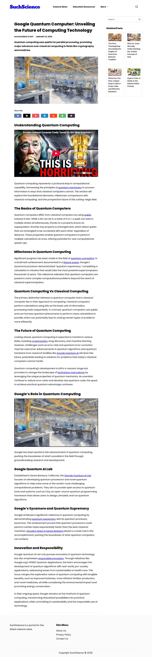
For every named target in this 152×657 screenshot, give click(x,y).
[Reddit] (53, 116)
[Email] (71, 116)
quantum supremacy (44, 519)
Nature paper (71, 262)
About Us (61, 630)
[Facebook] (17, 116)
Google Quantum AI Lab (77, 475)
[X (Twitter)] (26, 116)
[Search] (136, 6)
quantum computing (82, 258)
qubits (87, 214)
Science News (60, 6)
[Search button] (139, 19)
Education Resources (84, 6)
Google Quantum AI (68, 353)
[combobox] (122, 19)
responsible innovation (51, 558)
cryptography (40, 341)
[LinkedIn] (44, 116)
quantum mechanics (70, 187)
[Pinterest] (35, 116)
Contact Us (62, 638)
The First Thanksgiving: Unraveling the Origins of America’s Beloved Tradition (114, 51)
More (103, 6)
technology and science (71, 372)
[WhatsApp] (62, 116)
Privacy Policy (63, 634)
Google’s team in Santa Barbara (44, 531)
